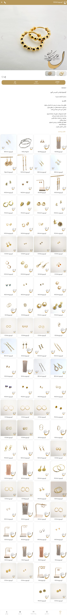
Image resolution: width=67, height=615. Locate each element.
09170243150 (62, 125)
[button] (2, 37)
